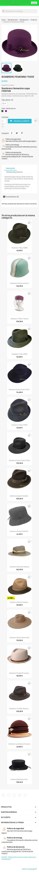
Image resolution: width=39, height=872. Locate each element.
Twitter (8, 795)
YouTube (14, 795)
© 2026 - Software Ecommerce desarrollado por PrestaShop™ (19, 858)
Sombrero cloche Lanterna (19, 283)
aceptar (34, 3)
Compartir (12, 133)
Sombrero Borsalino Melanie (19, 567)
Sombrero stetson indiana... (19, 602)
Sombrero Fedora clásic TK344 (19, 460)
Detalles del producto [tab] (14, 172)
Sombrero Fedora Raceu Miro (20, 638)
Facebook (3, 795)
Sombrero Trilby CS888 (19, 248)
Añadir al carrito (19, 121)
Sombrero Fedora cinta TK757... (19, 389)
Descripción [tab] (10, 168)
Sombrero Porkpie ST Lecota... (19, 673)
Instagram (25, 795)
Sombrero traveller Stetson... (19, 708)
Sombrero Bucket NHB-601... (19, 531)
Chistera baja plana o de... (19, 779)
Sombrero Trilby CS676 (19, 425)
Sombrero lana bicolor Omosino (19, 744)
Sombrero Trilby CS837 (19, 354)
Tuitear (17, 133)
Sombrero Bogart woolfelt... (19, 496)
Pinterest (22, 133)
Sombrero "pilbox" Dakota (19, 319)
